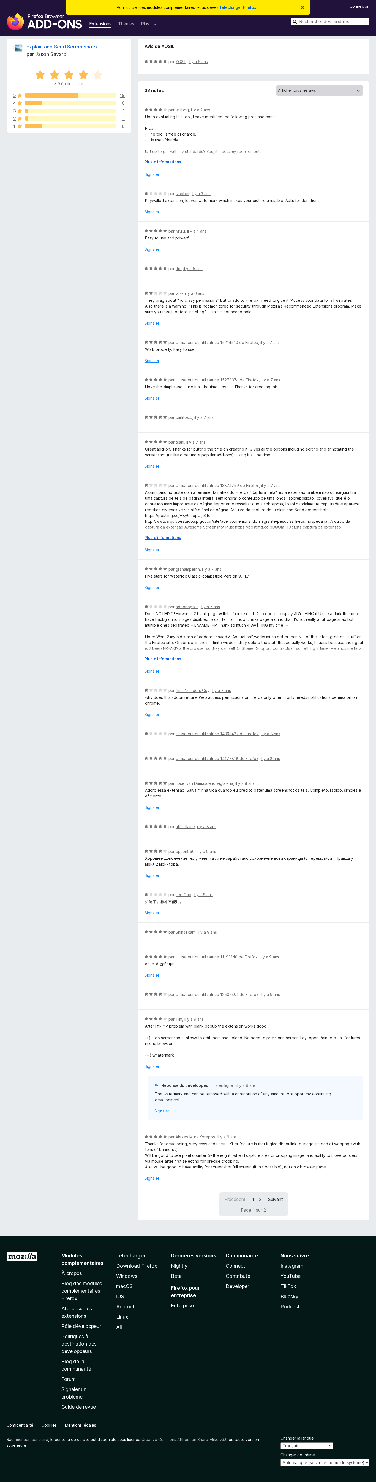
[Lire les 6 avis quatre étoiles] (70, 103)
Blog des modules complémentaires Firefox (81, 1291)
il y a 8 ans (270, 733)
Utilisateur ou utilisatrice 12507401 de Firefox (217, 994)
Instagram (291, 1266)
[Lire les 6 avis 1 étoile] (70, 126)
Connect (235, 1266)
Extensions (100, 23)
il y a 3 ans (201, 193)
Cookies (49, 1425)
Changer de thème (297, 1455)
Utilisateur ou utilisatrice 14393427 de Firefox (217, 733)
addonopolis (187, 606)
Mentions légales (80, 1425)
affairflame (185, 826)
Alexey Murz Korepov (195, 1137)
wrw (179, 293)
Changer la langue (297, 1438)
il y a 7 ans (270, 342)
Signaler (152, 174)
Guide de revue (78, 1407)
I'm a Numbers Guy (192, 690)
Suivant (275, 1199)
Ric (178, 268)
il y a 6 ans (194, 293)
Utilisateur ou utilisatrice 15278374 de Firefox (217, 380)
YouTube (290, 1276)
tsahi (180, 442)
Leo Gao (183, 894)
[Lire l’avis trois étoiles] (70, 111)
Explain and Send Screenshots (61, 47)
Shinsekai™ (185, 932)
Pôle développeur (81, 1326)
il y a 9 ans (206, 851)
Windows (126, 1276)
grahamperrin (188, 569)
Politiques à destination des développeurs (79, 1343)
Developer (237, 1286)
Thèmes (126, 23)
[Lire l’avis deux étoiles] (70, 118)
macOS (124, 1286)
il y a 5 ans (198, 61)
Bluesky (289, 1296)
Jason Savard (50, 54)
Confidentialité (20, 1425)
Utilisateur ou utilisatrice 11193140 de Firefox (217, 957)
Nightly (179, 1266)
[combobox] (330, 21)
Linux (122, 1317)
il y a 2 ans (200, 109)
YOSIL (181, 61)
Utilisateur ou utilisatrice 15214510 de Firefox (217, 342)
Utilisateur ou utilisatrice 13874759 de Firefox (217, 485)
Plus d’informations (163, 162)
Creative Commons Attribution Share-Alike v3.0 (184, 1439)
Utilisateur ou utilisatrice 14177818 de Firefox (217, 758)
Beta (176, 1276)
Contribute (238, 1276)
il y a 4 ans (196, 231)
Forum (68, 1379)
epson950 (185, 851)
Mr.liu (180, 231)
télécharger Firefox (238, 7)
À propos (71, 1273)
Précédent (235, 1199)
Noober (182, 193)
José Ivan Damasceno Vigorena (204, 783)
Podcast (290, 1306)
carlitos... (184, 417)
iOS (120, 1296)
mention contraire (32, 1439)
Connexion (359, 6)
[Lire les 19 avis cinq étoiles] (70, 95)
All (119, 1327)
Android (125, 1306)
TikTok (288, 1286)
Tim (179, 1019)
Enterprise (182, 1305)
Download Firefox (136, 1266)
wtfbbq (182, 109)
